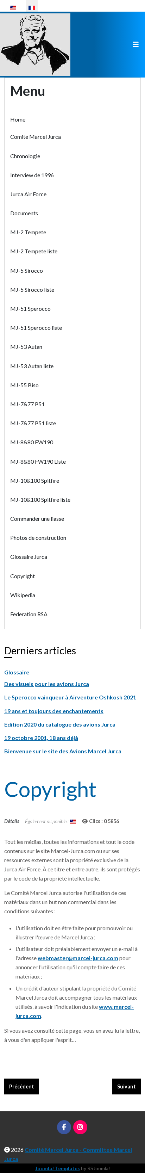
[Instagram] (80, 1127)
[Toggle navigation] (135, 44)
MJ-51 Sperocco (30, 308)
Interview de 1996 (32, 175)
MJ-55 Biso (24, 385)
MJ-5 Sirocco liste (32, 289)
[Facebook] (64, 1127)
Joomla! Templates (57, 1168)
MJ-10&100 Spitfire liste (40, 499)
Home (17, 119)
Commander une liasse (37, 518)
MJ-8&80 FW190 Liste (38, 461)
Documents (24, 213)
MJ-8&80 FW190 (31, 442)
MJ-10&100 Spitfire (34, 480)
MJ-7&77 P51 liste (33, 423)
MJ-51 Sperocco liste (36, 327)
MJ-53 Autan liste (31, 366)
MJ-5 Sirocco (26, 270)
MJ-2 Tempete (28, 232)
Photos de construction (38, 537)
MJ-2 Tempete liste (33, 251)
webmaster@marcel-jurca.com (78, 958)
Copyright (22, 576)
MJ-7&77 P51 (27, 404)
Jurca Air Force (28, 194)
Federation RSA (29, 614)
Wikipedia (22, 595)
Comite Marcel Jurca (35, 136)
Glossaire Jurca (28, 556)
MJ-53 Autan (26, 346)
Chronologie (25, 156)
